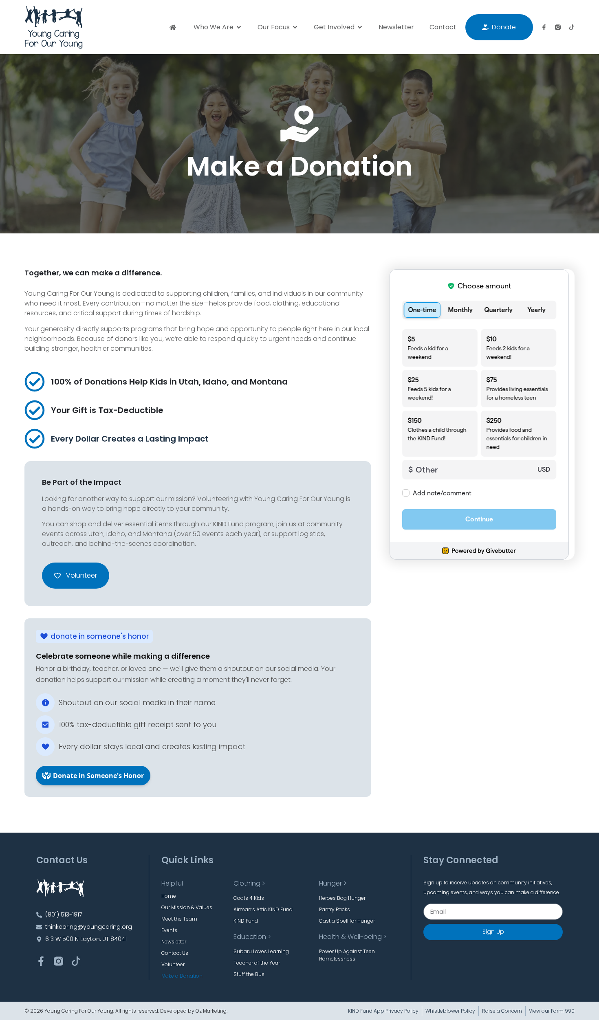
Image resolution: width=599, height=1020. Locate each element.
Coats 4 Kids (248, 898)
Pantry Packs (334, 909)
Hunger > (333, 883)
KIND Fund (245, 920)
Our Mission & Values (186, 907)
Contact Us (174, 953)
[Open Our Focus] (295, 27)
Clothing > (249, 883)
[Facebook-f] (544, 27)
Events (169, 930)
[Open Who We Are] (239, 27)
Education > (252, 936)
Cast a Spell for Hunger (347, 920)
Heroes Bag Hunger (342, 898)
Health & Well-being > (353, 936)
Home (168, 895)
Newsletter (173, 941)
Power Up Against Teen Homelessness (347, 955)
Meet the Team (179, 918)
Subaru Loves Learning (261, 951)
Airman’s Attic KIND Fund (263, 909)
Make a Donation (182, 975)
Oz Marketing (211, 1010)
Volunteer (173, 964)
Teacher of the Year (256, 962)
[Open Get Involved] (360, 27)
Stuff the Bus (248, 974)
